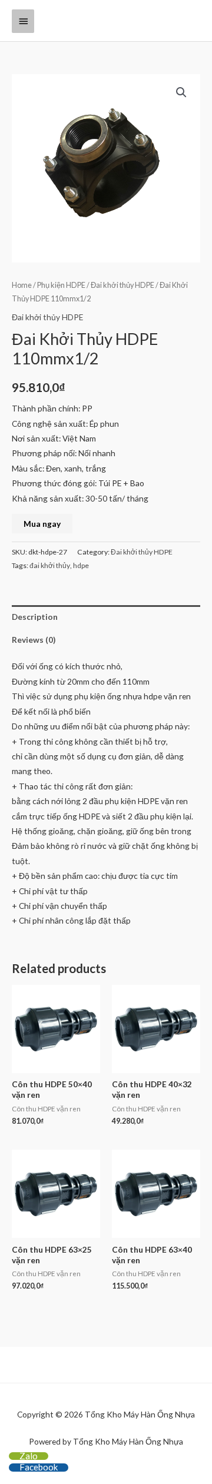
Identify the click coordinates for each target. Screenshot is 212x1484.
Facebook (38, 1467)
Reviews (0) (33, 640)
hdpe (81, 565)
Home (22, 285)
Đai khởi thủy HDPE (122, 285)
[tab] (106, 616)
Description (35, 617)
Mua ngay (42, 524)
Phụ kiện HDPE (61, 285)
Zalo (28, 1455)
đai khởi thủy (49, 565)
